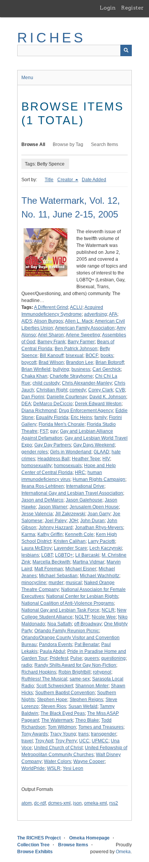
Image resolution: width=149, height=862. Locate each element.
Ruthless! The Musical (44, 679)
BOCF (92, 355)
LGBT (47, 555)
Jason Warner (52, 507)
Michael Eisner (80, 568)
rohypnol (102, 672)
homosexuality (36, 465)
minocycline (33, 582)
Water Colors (57, 761)
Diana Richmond (39, 410)
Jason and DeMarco (42, 500)
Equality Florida (52, 417)
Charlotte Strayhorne (71, 376)
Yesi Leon (73, 768)
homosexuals (68, 465)
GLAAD (101, 452)
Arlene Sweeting (83, 335)
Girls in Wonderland (70, 452)
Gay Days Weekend (94, 445)
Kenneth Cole (79, 534)
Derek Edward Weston (98, 403)
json (77, 803)
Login (108, 8)
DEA (26, 403)
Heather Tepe (86, 458)
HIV (106, 458)
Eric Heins (81, 417)
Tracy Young (63, 734)
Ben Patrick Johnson (76, 348)
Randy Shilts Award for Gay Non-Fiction (75, 665)
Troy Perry (66, 740)
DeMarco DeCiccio (53, 403)
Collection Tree (33, 844)
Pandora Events (55, 644)
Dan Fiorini (32, 396)
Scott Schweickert (54, 685)
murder (56, 582)
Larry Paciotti (101, 541)
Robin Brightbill (74, 672)
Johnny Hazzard (56, 527)
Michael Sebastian (58, 575)
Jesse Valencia (37, 513)
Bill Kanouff (51, 355)
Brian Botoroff (110, 362)
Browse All (33, 144)
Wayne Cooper (89, 761)
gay (54, 431)
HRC (80, 472)
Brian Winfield (35, 369)
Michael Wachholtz (99, 575)
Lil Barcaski (87, 555)
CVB (120, 390)
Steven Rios (53, 706)
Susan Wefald (82, 706)
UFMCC (100, 740)
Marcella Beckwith (51, 562)
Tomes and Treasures (100, 727)
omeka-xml (95, 803)
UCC (84, 740)
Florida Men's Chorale (61, 424)
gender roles (34, 452)
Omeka (123, 851)
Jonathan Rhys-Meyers (99, 527)
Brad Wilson (51, 362)
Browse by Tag (68, 144)
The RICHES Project (39, 838)
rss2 (113, 803)
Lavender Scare (70, 548)
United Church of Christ (58, 747)
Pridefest (59, 658)
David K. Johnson (107, 396)
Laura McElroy (36, 548)
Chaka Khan (34, 376)
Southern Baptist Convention (65, 692)
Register (132, 8)
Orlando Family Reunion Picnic (66, 630)
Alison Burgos (48, 321)
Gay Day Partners (52, 445)
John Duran (92, 520)
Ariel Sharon (51, 335)
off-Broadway (88, 624)
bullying (61, 369)
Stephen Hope (52, 699)
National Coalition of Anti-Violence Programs (67, 603)
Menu (27, 77)
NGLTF (82, 617)
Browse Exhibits (35, 851)
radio (26, 665)
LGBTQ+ (64, 555)
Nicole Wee (104, 617)
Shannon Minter (92, 685)
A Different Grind (51, 307)
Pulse (76, 658)
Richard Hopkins (38, 672)
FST (44, 431)
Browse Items (73, 844)
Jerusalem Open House (94, 507)
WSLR (53, 768)
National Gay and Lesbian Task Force (60, 610)
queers (91, 658)
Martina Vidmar (88, 562)
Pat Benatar (86, 644)
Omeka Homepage (89, 838)
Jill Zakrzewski (70, 513)
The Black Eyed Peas (62, 713)
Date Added (94, 179)
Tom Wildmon (62, 727)
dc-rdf (40, 803)
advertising (95, 314)
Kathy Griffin (50, 534)
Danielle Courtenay (67, 396)
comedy (78, 390)
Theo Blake (87, 720)
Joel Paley (55, 520)
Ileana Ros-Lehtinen (42, 486)
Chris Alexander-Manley (87, 383)
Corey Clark (100, 390)
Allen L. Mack (79, 321)
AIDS (26, 321)
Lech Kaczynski (105, 548)
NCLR (108, 610)
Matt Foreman (48, 568)
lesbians (30, 555)
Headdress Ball (53, 458)
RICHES (51, 37)
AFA (113, 314)
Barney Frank (51, 341)
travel (27, 740)
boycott (28, 362)
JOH (73, 520)
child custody (46, 383)
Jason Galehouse (84, 500)
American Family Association (85, 328)
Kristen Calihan (69, 541)
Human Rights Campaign (99, 479)
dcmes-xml (59, 803)
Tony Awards (34, 734)
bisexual (74, 355)
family (100, 417)
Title (49, 179)
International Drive (85, 486)
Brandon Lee (79, 362)
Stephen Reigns (86, 699)
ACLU (76, 307)
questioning (113, 658)
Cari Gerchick (106, 369)
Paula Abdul (52, 651)
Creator (65, 179)
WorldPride (33, 768)
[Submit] (126, 50)
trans (83, 734)
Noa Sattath (59, 624)
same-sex (80, 679)
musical (74, 582)
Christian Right (51, 390)
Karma (28, 534)
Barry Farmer (81, 341)
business (80, 369)
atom (26, 803)
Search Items (104, 144)
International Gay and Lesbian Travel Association (72, 493)
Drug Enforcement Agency (86, 410)
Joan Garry (98, 513)
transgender (103, 734)
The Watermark (57, 720)
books (106, 355)
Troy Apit (44, 740)
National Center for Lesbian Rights (82, 596)
